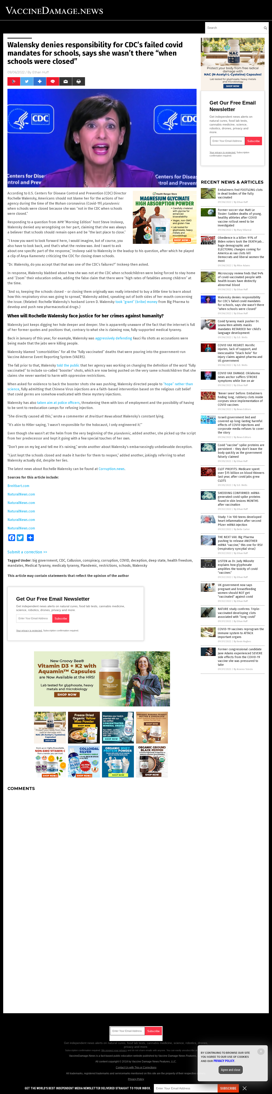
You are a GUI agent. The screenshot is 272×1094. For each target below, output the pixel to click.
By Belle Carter (242, 529)
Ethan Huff (40, 72)
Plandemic (89, 566)
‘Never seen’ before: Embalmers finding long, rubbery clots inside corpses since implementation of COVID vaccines (240, 399)
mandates (15, 566)
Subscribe (228, 1088)
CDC (62, 560)
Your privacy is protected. (29, 630)
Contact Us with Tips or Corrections (136, 1067)
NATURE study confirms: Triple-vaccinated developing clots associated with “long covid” (239, 612)
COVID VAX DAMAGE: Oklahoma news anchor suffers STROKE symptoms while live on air (239, 377)
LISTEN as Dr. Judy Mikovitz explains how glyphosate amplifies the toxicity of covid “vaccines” (238, 567)
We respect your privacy (114, 1050)
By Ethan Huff (241, 202)
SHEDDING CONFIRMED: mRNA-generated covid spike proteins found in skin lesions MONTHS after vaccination (239, 499)
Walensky (139, 566)
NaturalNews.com (21, 494)
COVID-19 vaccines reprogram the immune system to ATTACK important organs (241, 633)
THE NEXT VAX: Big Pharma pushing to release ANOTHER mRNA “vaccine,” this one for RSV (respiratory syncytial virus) (240, 543)
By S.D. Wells (240, 337)
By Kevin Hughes (242, 641)
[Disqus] (102, 847)
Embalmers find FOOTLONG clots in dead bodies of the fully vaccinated (240, 193)
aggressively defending (113, 338)
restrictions (108, 566)
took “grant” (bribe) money (136, 302)
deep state (157, 560)
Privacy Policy (136, 1079)
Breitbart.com (18, 486)
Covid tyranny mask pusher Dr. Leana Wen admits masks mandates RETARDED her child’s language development (239, 327)
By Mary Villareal (242, 230)
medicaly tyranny (65, 566)
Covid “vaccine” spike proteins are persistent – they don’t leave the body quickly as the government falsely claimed (241, 451)
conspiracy (91, 560)
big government (44, 560)
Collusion (74, 560)
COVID (124, 560)
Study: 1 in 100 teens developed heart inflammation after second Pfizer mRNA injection (239, 520)
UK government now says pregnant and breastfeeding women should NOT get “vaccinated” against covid (237, 591)
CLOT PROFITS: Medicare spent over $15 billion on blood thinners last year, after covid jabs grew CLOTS (241, 475)
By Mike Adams (242, 265)
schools (125, 566)
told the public (68, 365)
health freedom (179, 560)
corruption (109, 560)
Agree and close (230, 1070)
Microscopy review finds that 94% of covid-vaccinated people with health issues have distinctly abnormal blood (240, 279)
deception (139, 560)
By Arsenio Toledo (243, 669)
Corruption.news (112, 469)
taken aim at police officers (58, 403)
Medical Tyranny (37, 566)
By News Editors (242, 409)
